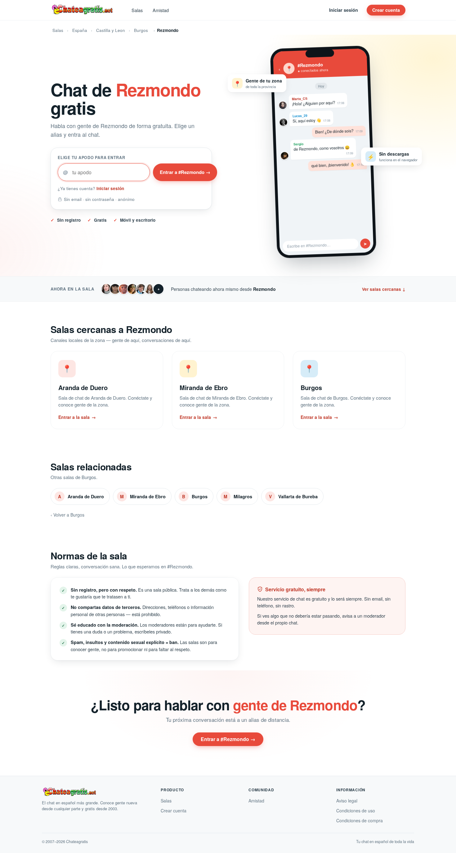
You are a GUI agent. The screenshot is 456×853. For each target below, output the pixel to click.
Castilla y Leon (110, 30)
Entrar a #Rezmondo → (185, 172)
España (79, 30)
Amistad (161, 10)
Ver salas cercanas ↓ (383, 289)
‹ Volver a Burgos (67, 515)
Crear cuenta (386, 10)
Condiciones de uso (355, 810)
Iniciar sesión (343, 10)
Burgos (141, 30)
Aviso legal (346, 800)
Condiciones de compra (359, 820)
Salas (137, 10)
